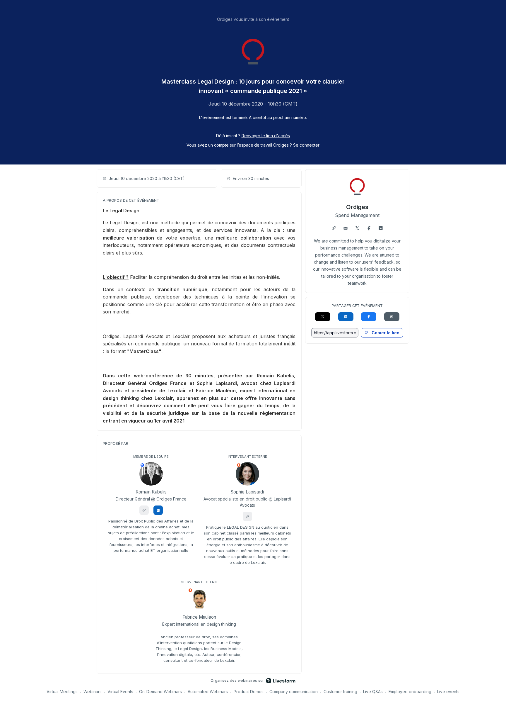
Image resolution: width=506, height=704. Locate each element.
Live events (448, 691)
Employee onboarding (410, 691)
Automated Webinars (208, 691)
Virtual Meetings (62, 691)
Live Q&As (373, 691)
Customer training (340, 691)
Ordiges (357, 207)
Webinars (92, 691)
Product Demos (249, 691)
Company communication (293, 691)
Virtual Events (120, 691)
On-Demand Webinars (160, 691)
